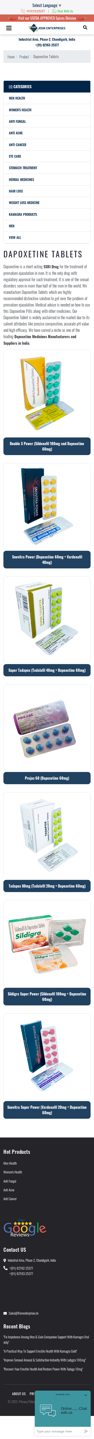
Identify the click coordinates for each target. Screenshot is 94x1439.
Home (11, 56)
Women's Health (20, 109)
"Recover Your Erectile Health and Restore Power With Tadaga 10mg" (43, 1368)
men (11, 225)
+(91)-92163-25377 (47, 45)
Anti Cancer (17, 144)
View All (15, 237)
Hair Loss (16, 190)
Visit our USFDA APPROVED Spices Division (47, 18)
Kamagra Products (23, 214)
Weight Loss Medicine (24, 202)
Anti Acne (16, 132)
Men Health (17, 97)
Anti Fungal (17, 121)
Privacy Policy (27, 1401)
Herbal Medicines (21, 179)
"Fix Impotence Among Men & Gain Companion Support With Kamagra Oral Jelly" (46, 1339)
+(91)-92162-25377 (21, 1268)
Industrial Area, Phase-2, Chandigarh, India (47, 39)
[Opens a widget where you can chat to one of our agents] (62, 1413)
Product (24, 56)
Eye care (15, 156)
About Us (19, 1393)
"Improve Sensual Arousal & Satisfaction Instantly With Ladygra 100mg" (44, 1359)
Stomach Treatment (23, 167)
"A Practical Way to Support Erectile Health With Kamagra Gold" (40, 1351)
